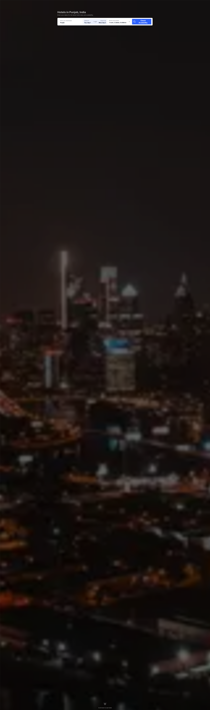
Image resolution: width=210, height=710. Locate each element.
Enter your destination (66, 20)
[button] (172, 2)
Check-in (86, 20)
